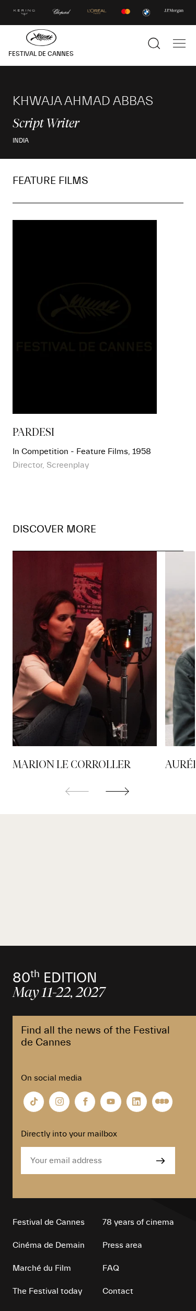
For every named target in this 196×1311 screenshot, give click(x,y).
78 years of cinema (138, 1222)
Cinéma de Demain (49, 1245)
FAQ (110, 1268)
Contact (117, 1291)
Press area (122, 1245)
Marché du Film (42, 1268)
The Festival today (47, 1291)
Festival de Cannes (49, 1222)
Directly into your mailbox (69, 1134)
